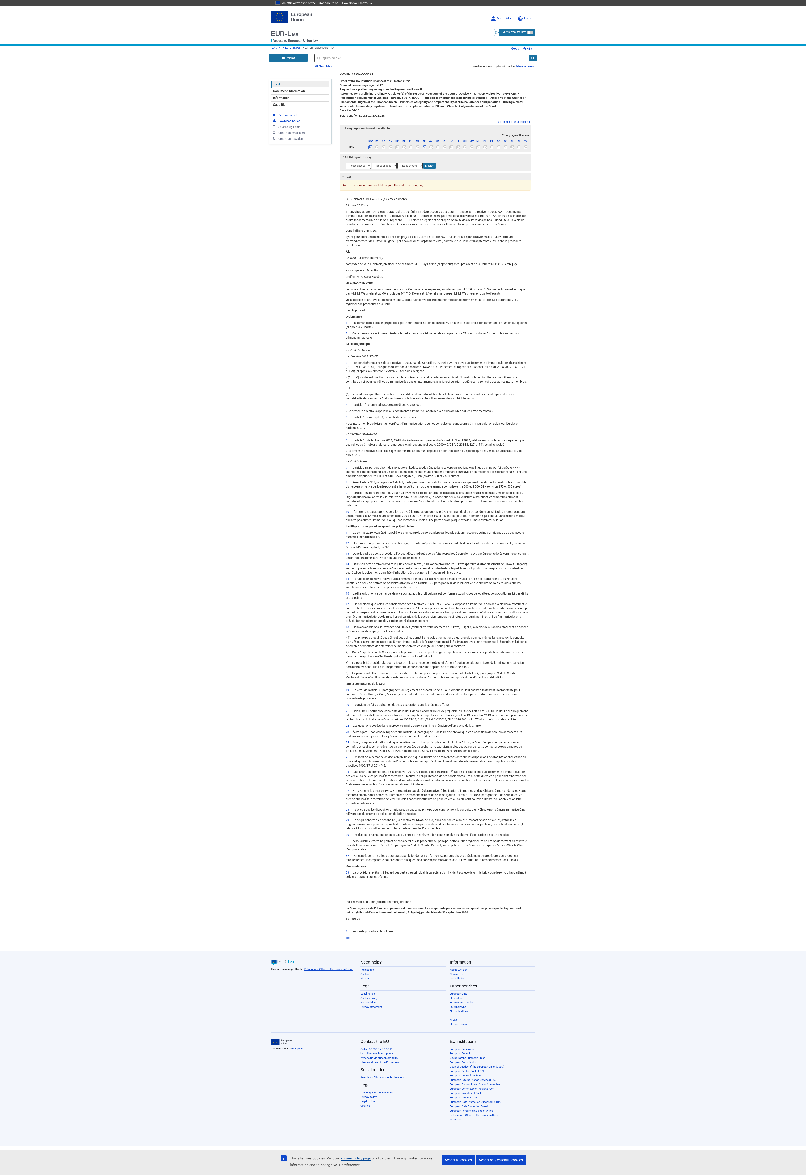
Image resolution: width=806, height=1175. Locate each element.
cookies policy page (356, 1158)
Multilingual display (358, 157)
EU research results (461, 1002)
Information (281, 98)
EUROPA (276, 48)
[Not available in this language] (377, 147)
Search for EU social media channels (382, 1077)
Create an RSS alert (290, 138)
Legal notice (367, 993)
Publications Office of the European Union (328, 969)
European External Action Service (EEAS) (473, 1079)
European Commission (463, 1062)
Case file (279, 105)
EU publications (459, 1011)
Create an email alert (291, 132)
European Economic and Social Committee (475, 1084)
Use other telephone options (377, 1053)
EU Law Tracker (459, 1024)
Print (529, 48)
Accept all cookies (458, 1160)
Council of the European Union (467, 1057)
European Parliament (462, 1049)
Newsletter (456, 974)
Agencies (455, 1119)
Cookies (365, 1105)
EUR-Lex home (292, 48)
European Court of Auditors (466, 1075)
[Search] (533, 58)
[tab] (435, 128)
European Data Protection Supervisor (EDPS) (476, 1101)
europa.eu (298, 1048)
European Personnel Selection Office (471, 1110)
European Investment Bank (466, 1093)
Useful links (457, 978)
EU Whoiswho (458, 1006)
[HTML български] (370, 147)
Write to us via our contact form (379, 1057)
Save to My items (289, 127)
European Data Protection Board (469, 1106)
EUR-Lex (285, 34)
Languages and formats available (367, 128)
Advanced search (525, 66)
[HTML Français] (424, 147)
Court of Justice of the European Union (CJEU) (477, 1066)
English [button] (528, 18)
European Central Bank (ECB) (467, 1071)
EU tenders (456, 998)
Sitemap (365, 978)
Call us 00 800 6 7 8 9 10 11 (376, 1049)
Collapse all (523, 121)
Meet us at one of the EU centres (379, 1062)
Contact (365, 974)
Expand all (506, 121)
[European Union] (281, 1042)
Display (429, 165)
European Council (460, 1053)
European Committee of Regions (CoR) (472, 1088)
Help (516, 48)
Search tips (325, 66)
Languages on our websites (376, 1092)
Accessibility (368, 1002)
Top (348, 937)
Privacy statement (371, 1006)
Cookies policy (369, 998)
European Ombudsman (463, 1097)
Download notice (289, 121)
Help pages (367, 969)
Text (277, 84)
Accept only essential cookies (501, 1160)
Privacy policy (368, 1096)
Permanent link (288, 115)
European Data (458, 993)
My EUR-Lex (505, 18)
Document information (289, 91)
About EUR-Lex (458, 969)
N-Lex (453, 1019)
